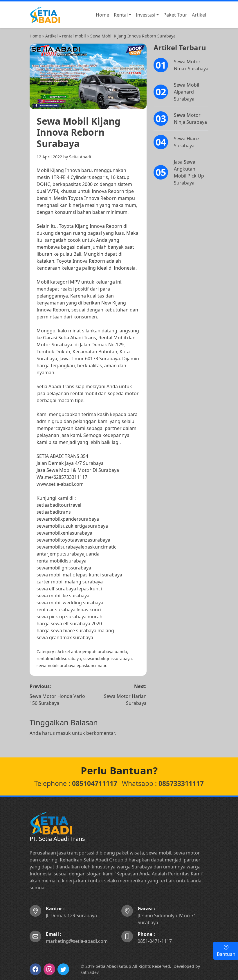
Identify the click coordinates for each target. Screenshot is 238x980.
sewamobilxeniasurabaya (64, 533)
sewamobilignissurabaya (64, 568)
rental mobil (74, 36)
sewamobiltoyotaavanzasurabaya (73, 540)
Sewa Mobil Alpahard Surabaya (186, 92)
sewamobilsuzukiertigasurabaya (72, 526)
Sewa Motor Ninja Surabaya (190, 118)
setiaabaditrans (54, 512)
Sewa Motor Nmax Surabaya (191, 65)
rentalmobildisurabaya (61, 561)
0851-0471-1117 (155, 937)
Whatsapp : (163, 783)
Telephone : (75, 783)
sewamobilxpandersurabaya (68, 519)
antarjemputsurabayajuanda (68, 554)
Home (35, 36)
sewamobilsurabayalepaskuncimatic (76, 547)
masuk (63, 733)
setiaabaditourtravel (59, 505)
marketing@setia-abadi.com (77, 937)
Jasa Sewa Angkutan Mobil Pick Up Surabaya (189, 172)
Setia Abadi (80, 157)
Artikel (51, 36)
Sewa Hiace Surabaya (186, 142)
